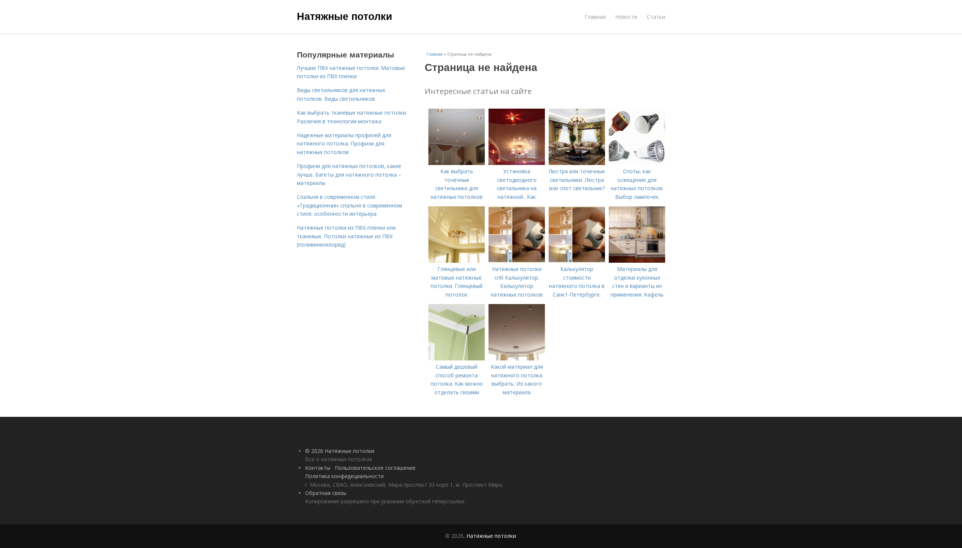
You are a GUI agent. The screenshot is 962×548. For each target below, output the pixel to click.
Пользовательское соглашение (375, 467)
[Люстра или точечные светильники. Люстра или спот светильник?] (577, 163)
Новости (626, 16)
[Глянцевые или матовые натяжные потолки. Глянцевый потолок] (456, 260)
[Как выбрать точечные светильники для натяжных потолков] (456, 163)
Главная (595, 16)
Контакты (317, 467)
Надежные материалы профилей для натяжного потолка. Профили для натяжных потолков (344, 144)
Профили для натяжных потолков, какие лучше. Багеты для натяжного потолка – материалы (349, 174)
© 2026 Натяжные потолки (339, 450)
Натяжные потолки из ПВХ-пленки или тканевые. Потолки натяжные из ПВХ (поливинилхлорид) (346, 236)
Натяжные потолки (344, 16)
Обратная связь (325, 493)
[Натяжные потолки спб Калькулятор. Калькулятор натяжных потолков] (517, 260)
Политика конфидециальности (344, 476)
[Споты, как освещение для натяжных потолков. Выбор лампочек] (637, 163)
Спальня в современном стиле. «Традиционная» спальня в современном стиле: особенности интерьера (349, 205)
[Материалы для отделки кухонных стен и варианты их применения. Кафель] (637, 260)
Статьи (656, 16)
